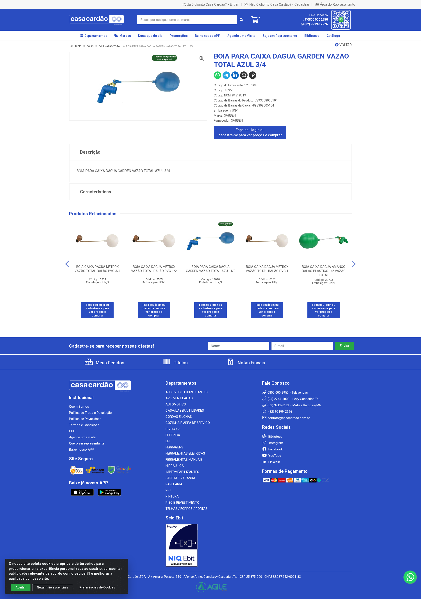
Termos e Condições (84, 425)
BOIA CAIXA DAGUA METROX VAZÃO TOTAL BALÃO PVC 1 (267, 269)
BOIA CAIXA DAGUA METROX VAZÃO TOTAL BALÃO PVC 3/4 (97, 269)
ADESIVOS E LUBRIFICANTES (187, 392)
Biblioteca (275, 437)
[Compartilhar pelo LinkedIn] (235, 75)
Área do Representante (337, 4)
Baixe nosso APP (81, 449)
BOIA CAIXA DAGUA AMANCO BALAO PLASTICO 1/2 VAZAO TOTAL (324, 271)
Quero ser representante (86, 443)
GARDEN (230, 115)
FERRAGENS (174, 447)
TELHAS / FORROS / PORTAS (186, 509)
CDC (72, 431)
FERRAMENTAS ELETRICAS (185, 453)
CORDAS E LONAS (179, 417)
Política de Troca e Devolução (90, 413)
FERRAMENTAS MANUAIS (184, 460)
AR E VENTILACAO (179, 398)
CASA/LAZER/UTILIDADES (185, 410)
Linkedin (274, 462)
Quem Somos (79, 407)
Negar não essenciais (52, 587)
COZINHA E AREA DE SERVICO (188, 423)
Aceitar (21, 587)
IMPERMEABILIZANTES (182, 472)
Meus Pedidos (109, 362)
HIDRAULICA (175, 466)
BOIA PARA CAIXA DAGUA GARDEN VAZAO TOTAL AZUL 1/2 (210, 269)
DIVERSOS (173, 429)
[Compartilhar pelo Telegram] (226, 75)
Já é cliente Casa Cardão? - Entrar (213, 4)
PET (168, 490)
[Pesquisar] (241, 19)
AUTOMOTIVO (176, 404)
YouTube (274, 456)
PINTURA (172, 496)
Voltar (345, 45)
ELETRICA (173, 435)
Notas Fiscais (251, 362)
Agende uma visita (82, 437)
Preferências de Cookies (97, 587)
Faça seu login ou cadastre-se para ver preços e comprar (250, 132)
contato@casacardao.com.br (289, 418)
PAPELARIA (174, 484)
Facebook (275, 449)
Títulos (180, 362)
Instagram (275, 443)
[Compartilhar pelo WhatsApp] (217, 75)
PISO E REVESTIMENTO (182, 503)
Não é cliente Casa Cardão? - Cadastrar (279, 4)
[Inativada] (210, 545)
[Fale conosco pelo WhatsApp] (410, 577)
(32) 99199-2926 (316, 24)
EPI (168, 441)
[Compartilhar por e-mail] (244, 75)
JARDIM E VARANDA (180, 478)
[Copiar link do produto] (252, 75)
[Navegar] (67, 264)
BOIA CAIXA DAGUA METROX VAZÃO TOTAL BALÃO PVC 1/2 (154, 269)
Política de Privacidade (85, 419)
